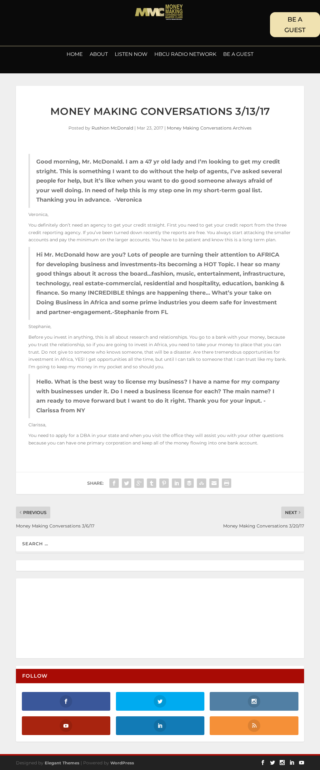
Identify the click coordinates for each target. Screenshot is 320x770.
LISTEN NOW (131, 54)
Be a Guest (238, 54)
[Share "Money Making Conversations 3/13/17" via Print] (226, 483)
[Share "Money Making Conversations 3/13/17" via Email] (214, 483)
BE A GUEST (295, 25)
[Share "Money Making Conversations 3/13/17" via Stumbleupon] (201, 483)
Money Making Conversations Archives (209, 128)
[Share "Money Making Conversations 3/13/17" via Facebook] (114, 483)
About (99, 54)
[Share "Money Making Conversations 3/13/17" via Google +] (139, 483)
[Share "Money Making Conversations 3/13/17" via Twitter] (126, 483)
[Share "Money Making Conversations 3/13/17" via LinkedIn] (176, 483)
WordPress (122, 762)
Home (75, 54)
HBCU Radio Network (185, 54)
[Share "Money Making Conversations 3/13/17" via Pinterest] (164, 483)
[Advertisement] (64, 619)
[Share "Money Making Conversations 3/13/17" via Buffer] (189, 483)
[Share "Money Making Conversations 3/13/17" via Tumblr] (151, 483)
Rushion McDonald (112, 128)
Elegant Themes (62, 762)
